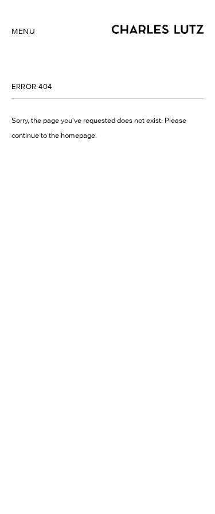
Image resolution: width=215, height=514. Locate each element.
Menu (23, 31)
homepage (78, 135)
